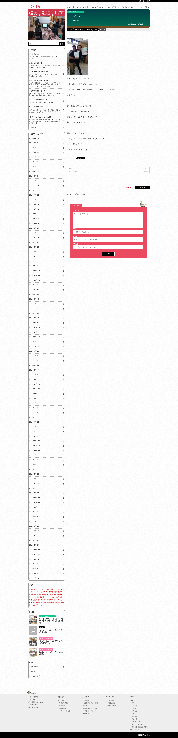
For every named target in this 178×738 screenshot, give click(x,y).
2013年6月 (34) (34, 412)
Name (75, 229)
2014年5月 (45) (34, 360)
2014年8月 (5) (34, 346)
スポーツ (53, 589)
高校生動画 (125, 7)
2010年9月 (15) (34, 564)
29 (30, 589)
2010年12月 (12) (34, 550)
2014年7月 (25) (34, 351)
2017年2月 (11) (34, 204)
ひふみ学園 (85, 7)
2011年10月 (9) (34, 507)
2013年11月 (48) (34, 389)
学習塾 (85, 705)
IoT (107, 708)
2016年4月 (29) (34, 252)
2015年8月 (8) (34, 289)
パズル (58, 589)
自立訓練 (42, 602)
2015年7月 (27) (34, 294)
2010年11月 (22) (34, 554)
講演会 (50, 602)
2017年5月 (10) (34, 190)
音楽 (33, 605)
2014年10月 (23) (34, 337)
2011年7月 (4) (34, 517)
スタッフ (133, 719)
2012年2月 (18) (34, 488)
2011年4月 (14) (34, 531)
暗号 (57, 597)
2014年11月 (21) (34, 332)
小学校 (60, 594)
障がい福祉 (76, 7)
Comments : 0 (142, 187)
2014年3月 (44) (34, 370)
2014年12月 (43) (34, 327)
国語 (43, 594)
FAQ (132, 713)
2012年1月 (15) (34, 493)
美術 (37, 602)
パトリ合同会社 (34, 666)
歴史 (32, 600)
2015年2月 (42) (34, 318)
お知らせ (133, 711)
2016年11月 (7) (34, 219)
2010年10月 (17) (34, 559)
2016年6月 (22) (34, 242)
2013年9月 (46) (34, 398)
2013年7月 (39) (34, 408)
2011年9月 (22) (34, 512)
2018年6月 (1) (34, 157)
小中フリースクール (89, 711)
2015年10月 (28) (34, 280)
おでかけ (34, 589)
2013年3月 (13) (34, 427)
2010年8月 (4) (34, 569)
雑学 (30, 605)
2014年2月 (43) (34, 375)
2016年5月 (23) (34, 247)
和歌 (40, 594)
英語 (46, 602)
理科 (48, 600)
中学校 (56, 592)
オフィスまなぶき (35, 671)
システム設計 (94, 7)
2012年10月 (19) (34, 450)
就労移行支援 (33, 597)
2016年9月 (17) (34, 228)
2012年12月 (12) (34, 441)
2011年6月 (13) (34, 521)
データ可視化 (111, 705)
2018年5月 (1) (34, 162)
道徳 (62, 602)
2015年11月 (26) (34, 275)
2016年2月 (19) (34, 261)
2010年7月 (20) (34, 573)
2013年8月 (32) (34, 403)
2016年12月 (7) (34, 214)
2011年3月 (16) (34, 535)
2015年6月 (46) (34, 299)
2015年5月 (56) (34, 304)
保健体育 (35, 594)
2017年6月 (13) (34, 185)
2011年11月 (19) (34, 502)
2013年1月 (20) (34, 436)
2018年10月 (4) (34, 138)
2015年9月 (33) (34, 285)
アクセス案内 (135, 721)
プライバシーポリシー (138, 724)
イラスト (46, 589)
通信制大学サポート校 (90, 708)
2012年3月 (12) (34, 483)
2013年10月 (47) (34, 394)
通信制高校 (56, 602)
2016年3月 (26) (34, 256)
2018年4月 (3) (34, 166)
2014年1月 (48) (34, 379)
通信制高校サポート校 (90, 703)
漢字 (35, 600)
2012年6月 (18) (34, 469)
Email (75, 236)
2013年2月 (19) (34, 431)
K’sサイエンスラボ (35, 676)
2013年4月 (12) (34, 422)
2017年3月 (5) (34, 200)
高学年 (38, 605)
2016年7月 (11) (34, 237)
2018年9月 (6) (34, 143)
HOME (69, 7)
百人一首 (56, 600)
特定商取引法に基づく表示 (139, 727)
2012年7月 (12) (34, 464)
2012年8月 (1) (34, 460)
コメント (76, 210)
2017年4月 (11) (34, 195)
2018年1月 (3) (34, 171)
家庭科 (56, 594)
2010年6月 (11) (34, 578)
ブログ (133, 7)
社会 (61, 600)
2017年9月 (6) (34, 176)
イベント (139, 7)
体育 (30, 594)
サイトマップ (134, 729)
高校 (41, 605)
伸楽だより (86, 713)
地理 (49, 594)
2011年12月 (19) (34, 498)
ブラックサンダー (42, 592)
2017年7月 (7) (34, 181)
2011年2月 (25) (34, 540)
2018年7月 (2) (34, 152)
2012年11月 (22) (34, 446)
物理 (45, 600)
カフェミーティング (65, 711)
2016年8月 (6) (34, 233)
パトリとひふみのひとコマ (75, 11)
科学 (30, 602)
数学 (54, 597)
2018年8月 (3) (34, 148)
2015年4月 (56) (34, 308)
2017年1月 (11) (34, 209)
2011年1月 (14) (34, 545)
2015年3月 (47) (34, 313)
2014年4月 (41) (34, 365)
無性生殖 (40, 600)
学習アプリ (116, 7)
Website (76, 244)
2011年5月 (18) (34, 526)
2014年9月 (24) (34, 341)
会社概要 (133, 716)
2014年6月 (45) (34, 356)
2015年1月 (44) (34, 323)
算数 (33, 602)
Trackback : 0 (128, 187)
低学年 (60, 592)
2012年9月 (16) (34, 455)
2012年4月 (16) (34, 479)
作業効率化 (110, 703)
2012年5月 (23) (34, 474)
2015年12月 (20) (34, 271)
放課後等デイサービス (45, 597)
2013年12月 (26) (34, 384)
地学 (46, 594)
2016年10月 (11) (34, 223)
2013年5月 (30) (34, 417)
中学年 (51, 592)
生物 (51, 600)
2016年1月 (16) (34, 266)
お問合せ (147, 7)
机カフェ (109, 7)
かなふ (102, 7)
